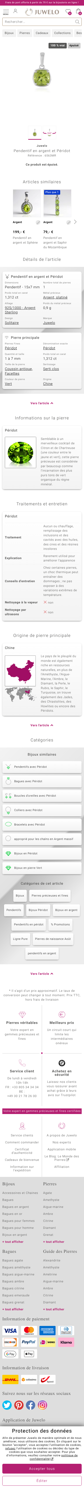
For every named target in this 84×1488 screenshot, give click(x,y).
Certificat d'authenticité (22, 1151)
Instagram (42, 1405)
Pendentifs (14, 910)
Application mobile (62, 1149)
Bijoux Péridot (38, 910)
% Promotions (60, 925)
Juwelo (49, 323)
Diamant (49, 1228)
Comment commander (22, 1142)
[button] (6, 12)
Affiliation (62, 1167)
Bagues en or (12, 1214)
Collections (62, 33)
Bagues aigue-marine (18, 1274)
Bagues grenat (13, 1302)
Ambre (48, 1214)
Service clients (22, 1135)
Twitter (7, 1405)
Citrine (48, 1221)
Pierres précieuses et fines (50, 896)
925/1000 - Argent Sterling (20, 310)
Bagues (8, 1200)
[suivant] (74, 221)
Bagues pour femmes (18, 1221)
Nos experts (61, 1142)
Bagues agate (12, 1260)
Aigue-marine (53, 1207)
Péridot (11, 348)
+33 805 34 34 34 (25, 1087)
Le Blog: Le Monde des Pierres (62, 1158)
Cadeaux (42, 33)
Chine (48, 384)
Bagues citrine (13, 1288)
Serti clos (51, 369)
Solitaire (12, 323)
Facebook (30, 1405)
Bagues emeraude (16, 1295)
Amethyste (51, 1200)
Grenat (48, 1235)
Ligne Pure (20, 939)
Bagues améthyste (16, 1267)
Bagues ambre (13, 1281)
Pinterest (19, 1405)
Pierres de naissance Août (53, 939)
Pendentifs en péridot (28, 925)
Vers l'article (40, 403)
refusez (10, 1449)
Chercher (77, 22)
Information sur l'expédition (22, 1169)
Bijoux (9, 33)
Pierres (25, 33)
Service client (22, 1071)
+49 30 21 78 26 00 (22, 1096)
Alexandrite (51, 1260)
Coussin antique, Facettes (19, 371)
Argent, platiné (55, 297)
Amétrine (50, 1274)
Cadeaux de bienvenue (22, 1160)
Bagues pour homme (18, 1228)
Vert (8, 384)
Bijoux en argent (66, 910)
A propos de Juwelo (62, 1135)
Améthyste (51, 1267)
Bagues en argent (15, 1207)
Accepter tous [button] (42, 1468)
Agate (47, 1193)
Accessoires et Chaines (20, 1193)
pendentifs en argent (42, 953)
